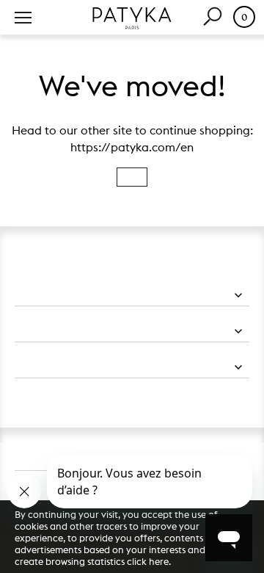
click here (148, 561)
